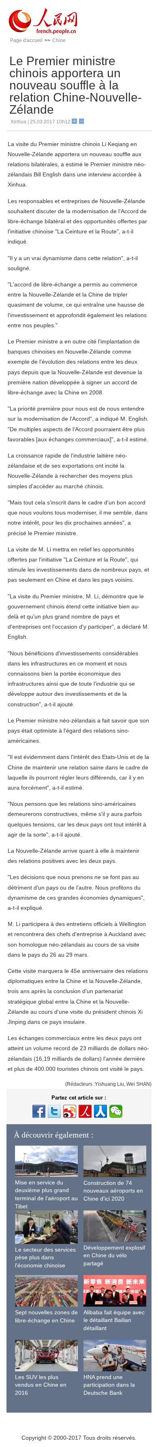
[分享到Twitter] (54, 1111)
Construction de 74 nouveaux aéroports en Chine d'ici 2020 (113, 1191)
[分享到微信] (115, 1111)
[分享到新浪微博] (69, 1111)
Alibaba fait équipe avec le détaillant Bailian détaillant (114, 1320)
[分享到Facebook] (38, 1111)
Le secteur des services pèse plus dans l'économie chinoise (45, 1257)
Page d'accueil (26, 40)
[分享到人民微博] (85, 1111)
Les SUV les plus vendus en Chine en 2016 (40, 1385)
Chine (59, 40)
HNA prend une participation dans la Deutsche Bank (109, 1385)
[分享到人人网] (100, 1111)
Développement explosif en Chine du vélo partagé (114, 1255)
